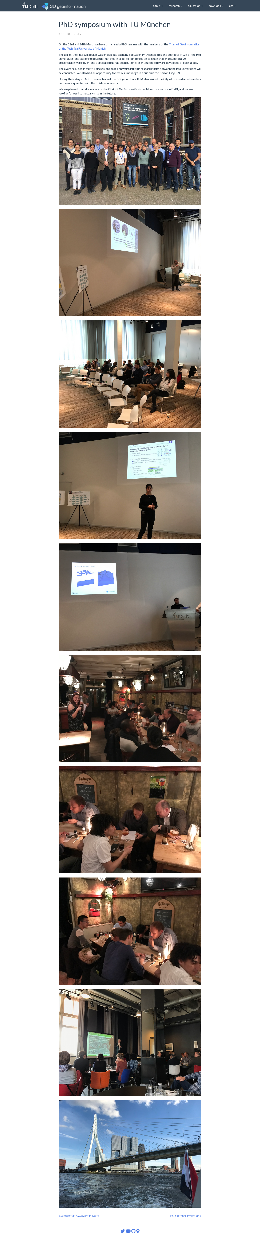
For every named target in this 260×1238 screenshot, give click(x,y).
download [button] (215, 5)
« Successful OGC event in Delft (79, 1215)
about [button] (157, 5)
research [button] (174, 5)
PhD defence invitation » (185, 1215)
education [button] (194, 5)
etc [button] (231, 5)
